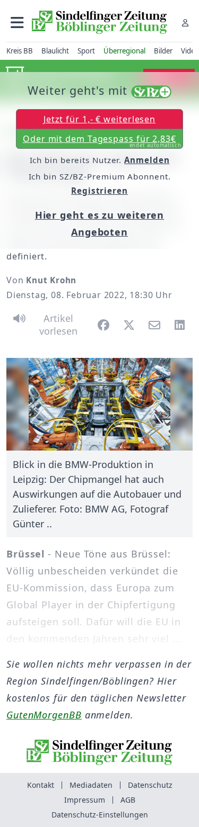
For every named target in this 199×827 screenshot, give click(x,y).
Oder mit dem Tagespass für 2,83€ (102, 141)
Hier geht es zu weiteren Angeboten (100, 223)
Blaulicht (55, 51)
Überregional (124, 51)
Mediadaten (91, 785)
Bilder (163, 51)
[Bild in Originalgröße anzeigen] (99, 404)
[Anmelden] (185, 22)
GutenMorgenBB (44, 714)
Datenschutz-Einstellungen (99, 815)
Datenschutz (150, 785)
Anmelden (146, 160)
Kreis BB (19, 51)
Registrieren (99, 190)
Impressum (84, 800)
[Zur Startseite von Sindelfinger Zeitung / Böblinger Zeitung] (99, 22)
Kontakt (40, 785)
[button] (17, 22)
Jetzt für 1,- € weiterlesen (99, 119)
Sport (86, 51)
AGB (127, 800)
